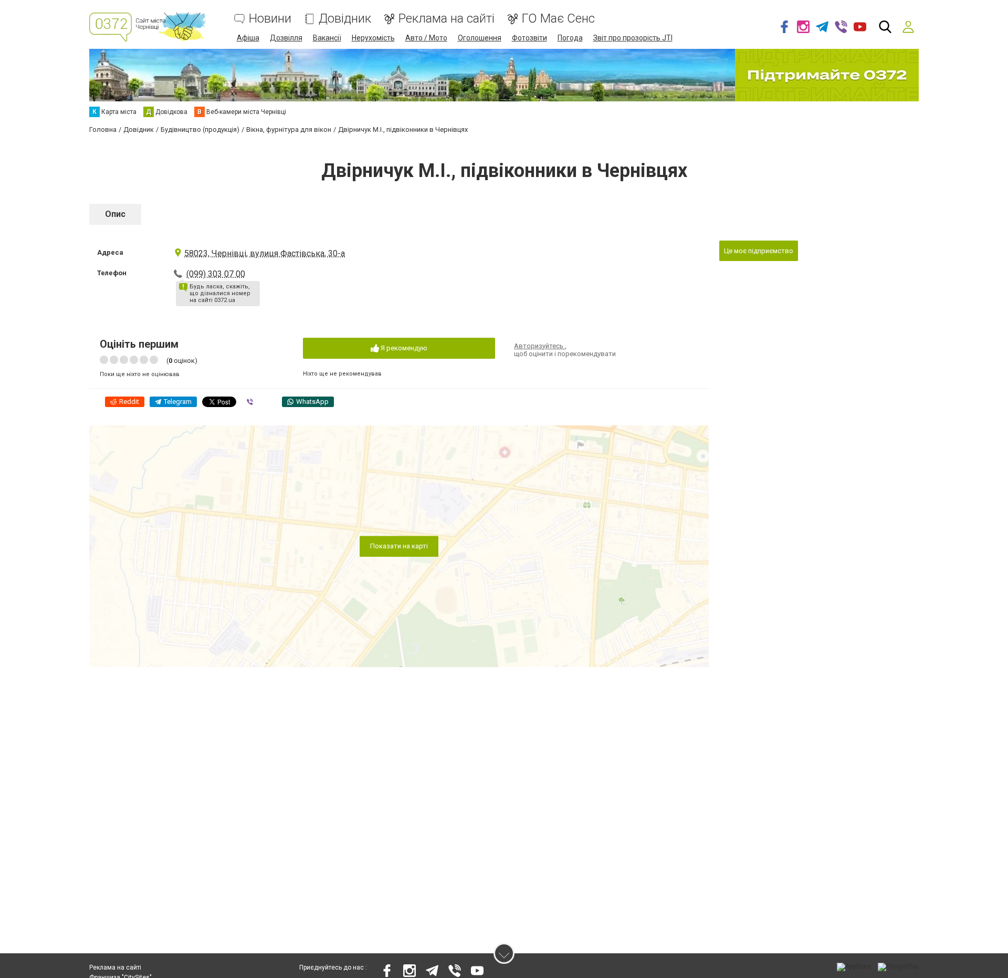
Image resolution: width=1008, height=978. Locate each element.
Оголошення (479, 38)
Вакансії (327, 38)
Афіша (248, 38)
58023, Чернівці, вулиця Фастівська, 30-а (264, 253)
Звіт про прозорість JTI (633, 38)
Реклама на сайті (446, 19)
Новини (270, 19)
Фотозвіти (529, 38)
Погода (570, 38)
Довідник (345, 19)
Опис (115, 214)
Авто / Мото (426, 38)
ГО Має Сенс (558, 19)
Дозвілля (286, 38)
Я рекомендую (403, 348)
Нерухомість (373, 38)
